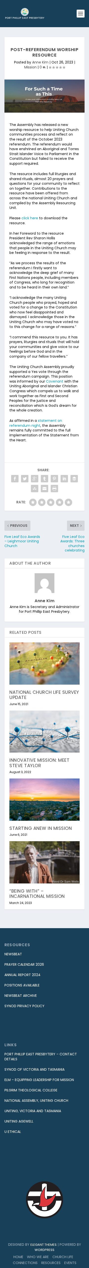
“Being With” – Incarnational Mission (37, 894)
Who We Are (38, 1256)
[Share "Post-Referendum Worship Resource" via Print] (54, 488)
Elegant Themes (43, 1244)
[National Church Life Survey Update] (44, 663)
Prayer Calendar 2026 (24, 964)
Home (18, 1256)
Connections (25, 1262)
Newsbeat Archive (20, 995)
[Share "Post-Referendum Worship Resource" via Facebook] (15, 479)
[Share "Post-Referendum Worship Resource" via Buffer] (74, 479)
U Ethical (12, 1131)
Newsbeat (13, 954)
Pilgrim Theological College (30, 1090)
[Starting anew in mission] (44, 799)
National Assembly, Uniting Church (36, 1100)
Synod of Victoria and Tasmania (34, 1069)
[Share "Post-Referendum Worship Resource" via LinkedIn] (64, 479)
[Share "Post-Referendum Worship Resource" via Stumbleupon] (35, 488)
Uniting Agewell (18, 1121)
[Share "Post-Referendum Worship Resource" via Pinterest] (54, 479)
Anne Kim (40, 62)
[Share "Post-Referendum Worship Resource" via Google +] (35, 479)
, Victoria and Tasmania (32, 1110)
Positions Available (22, 985)
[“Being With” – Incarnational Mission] (44, 862)
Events (70, 1262)
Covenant (54, 381)
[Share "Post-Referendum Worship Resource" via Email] (44, 488)
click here (30, 218)
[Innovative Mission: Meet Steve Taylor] (44, 732)
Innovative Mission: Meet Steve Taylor (39, 763)
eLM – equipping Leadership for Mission (39, 1079)
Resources (51, 1262)
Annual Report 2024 (22, 974)
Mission (30, 67)
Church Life (62, 1256)
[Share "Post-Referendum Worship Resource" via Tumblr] (44, 479)
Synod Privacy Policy (24, 1005)
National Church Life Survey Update (44, 695)
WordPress (44, 1250)
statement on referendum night (35, 423)
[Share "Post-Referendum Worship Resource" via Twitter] (25, 479)
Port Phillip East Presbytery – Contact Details (40, 1057)
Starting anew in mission (40, 828)
